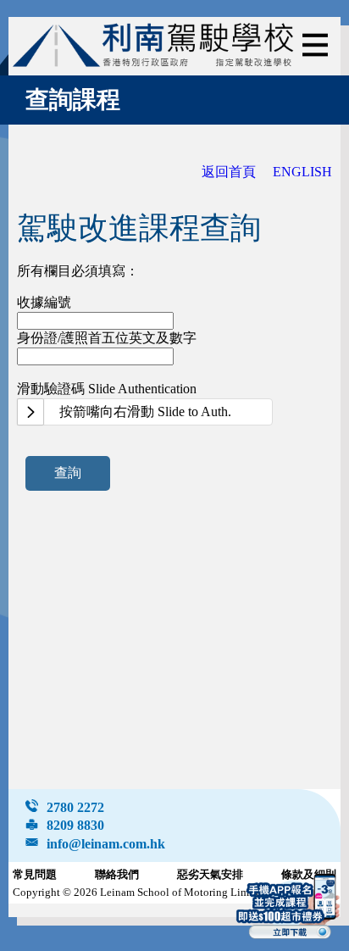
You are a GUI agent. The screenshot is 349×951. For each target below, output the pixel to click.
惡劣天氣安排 (210, 875)
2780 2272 (75, 807)
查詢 (67, 472)
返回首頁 (229, 171)
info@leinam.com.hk (106, 844)
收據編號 (44, 302)
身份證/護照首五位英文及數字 (107, 338)
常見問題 (35, 875)
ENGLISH (302, 171)
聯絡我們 (117, 875)
